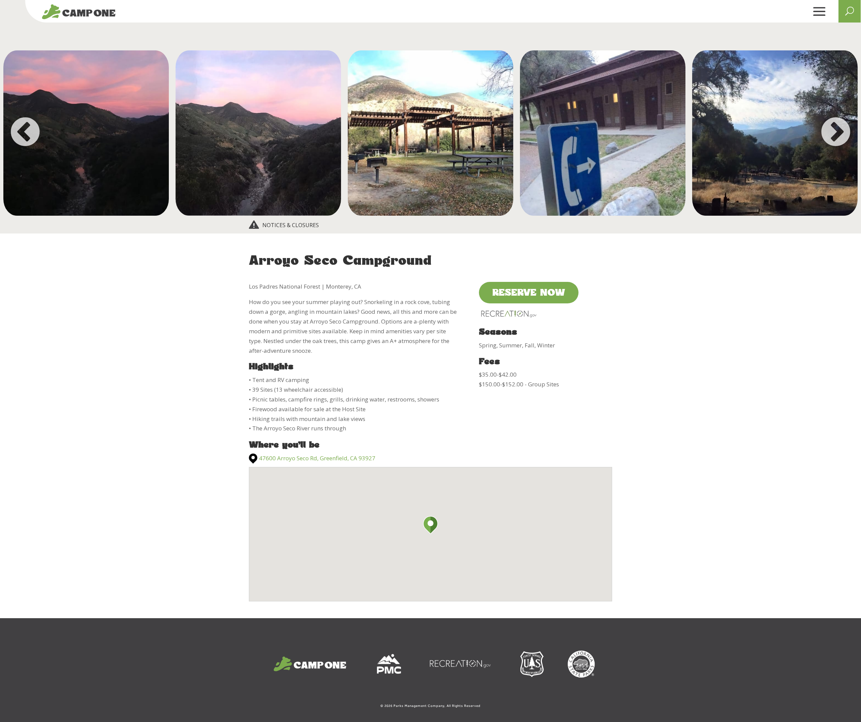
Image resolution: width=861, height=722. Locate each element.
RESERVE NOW (528, 293)
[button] (430, 525)
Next (836, 133)
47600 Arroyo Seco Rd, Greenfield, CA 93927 (317, 458)
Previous (25, 133)
